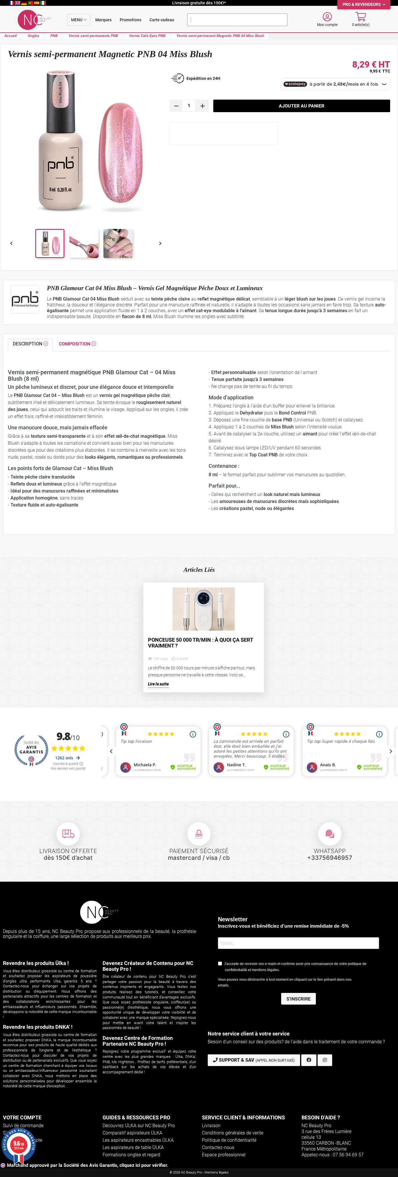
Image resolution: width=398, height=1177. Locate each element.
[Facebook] (308, 1060)
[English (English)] (18, 3)
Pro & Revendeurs (362, 4)
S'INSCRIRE (298, 999)
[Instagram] (325, 1060)
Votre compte (22, 1117)
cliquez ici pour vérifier (143, 1165)
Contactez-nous (218, 1147)
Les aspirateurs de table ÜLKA (133, 1147)
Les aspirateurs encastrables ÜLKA (138, 1140)
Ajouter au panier (301, 106)
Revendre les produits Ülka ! (36, 963)
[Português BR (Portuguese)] (31, 3)
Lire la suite (158, 684)
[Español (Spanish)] (37, 3)
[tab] (30, 345)
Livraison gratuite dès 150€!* (199, 3)
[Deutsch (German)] (24, 3)
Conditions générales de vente (232, 1133)
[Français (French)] (12, 3)
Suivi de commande (23, 1125)
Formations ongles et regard (131, 1154)
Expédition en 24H (203, 78)
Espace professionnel (224, 1154)
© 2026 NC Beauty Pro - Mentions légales (199, 1172)
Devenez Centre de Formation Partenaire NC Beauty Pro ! (138, 1041)
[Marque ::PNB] (25, 299)
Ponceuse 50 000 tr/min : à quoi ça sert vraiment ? (200, 643)
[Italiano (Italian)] (43, 3)
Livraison (211, 1125)
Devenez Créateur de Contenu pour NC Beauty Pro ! (148, 966)
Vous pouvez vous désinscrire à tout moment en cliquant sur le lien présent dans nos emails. (284, 982)
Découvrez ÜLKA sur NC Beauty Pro (139, 1125)
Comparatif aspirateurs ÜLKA (132, 1133)
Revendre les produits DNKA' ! (38, 1027)
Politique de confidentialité (229, 1140)
